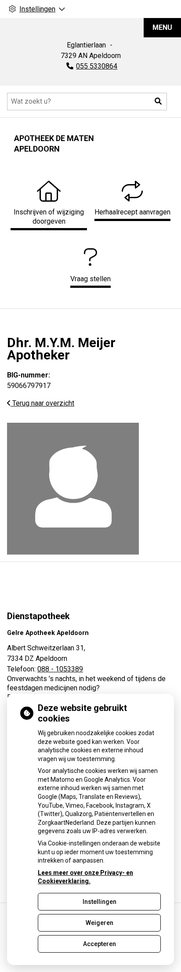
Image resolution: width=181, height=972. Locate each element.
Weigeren (99, 922)
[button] (158, 101)
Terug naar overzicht (42, 403)
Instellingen (99, 901)
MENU (162, 27)
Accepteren (99, 943)
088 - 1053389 (60, 669)
